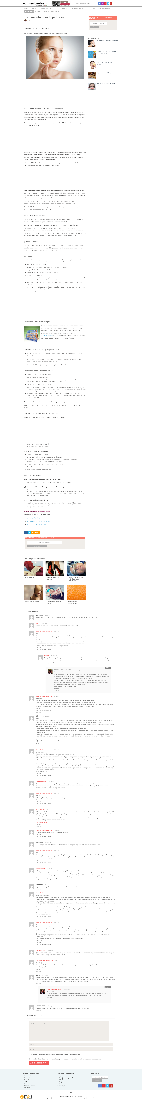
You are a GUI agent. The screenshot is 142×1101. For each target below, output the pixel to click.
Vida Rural (27, 1087)
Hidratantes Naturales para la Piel (38, 521)
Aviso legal (90, 1098)
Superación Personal (29, 1086)
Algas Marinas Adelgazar (105, 73)
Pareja (60, 1082)
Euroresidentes (56, 1098)
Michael (46, 655)
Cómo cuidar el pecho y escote (54, 602)
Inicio (26, 8)
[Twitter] (108, 3)
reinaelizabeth (40, 868)
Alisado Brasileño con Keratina (107, 41)
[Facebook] (99, 3)
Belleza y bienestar (65, 1096)
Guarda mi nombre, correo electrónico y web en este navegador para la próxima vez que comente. (66, 1059)
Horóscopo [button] (62, 8)
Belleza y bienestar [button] (79, 8)
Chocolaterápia (30, 577)
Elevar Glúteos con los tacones (54, 578)
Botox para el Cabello (32, 602)
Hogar (60, 1076)
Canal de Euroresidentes (44, 631)
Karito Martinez (41, 781)
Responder (38, 619)
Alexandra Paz (40, 950)
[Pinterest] (105, 3)
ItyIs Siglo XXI (47, 1098)
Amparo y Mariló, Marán (33, 20)
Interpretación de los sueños (101, 8)
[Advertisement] (55, 92)
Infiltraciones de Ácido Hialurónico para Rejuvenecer (75, 579)
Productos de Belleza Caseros (37, 524)
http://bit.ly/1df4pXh (42, 822)
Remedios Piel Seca (33, 518)
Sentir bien (27, 1080)
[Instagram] (102, 3)
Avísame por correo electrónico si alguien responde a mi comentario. (56, 1054)
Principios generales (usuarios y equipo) (74, 1098)
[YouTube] (111, 3)
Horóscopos (62, 1086)
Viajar (25, 1084)
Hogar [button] (33, 8)
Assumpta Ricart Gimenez (44, 960)
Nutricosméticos (47, 335)
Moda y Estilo (28, 1076)
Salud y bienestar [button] (47, 8)
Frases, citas (62, 1084)
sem (37, 623)
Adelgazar (27, 1082)
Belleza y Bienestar (29, 1078)
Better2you (62, 1080)
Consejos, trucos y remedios (66, 1078)
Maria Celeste (40, 810)
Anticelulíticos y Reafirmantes (73, 602)
